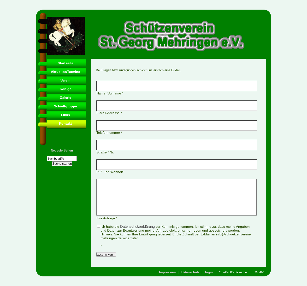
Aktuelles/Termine (65, 72)
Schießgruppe (65, 106)
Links (65, 115)
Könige (65, 89)
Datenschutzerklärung (137, 226)
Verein (65, 80)
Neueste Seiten (62, 150)
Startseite (65, 63)
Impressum (167, 272)
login (209, 272)
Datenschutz (190, 272)
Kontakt (65, 123)
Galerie (65, 97)
